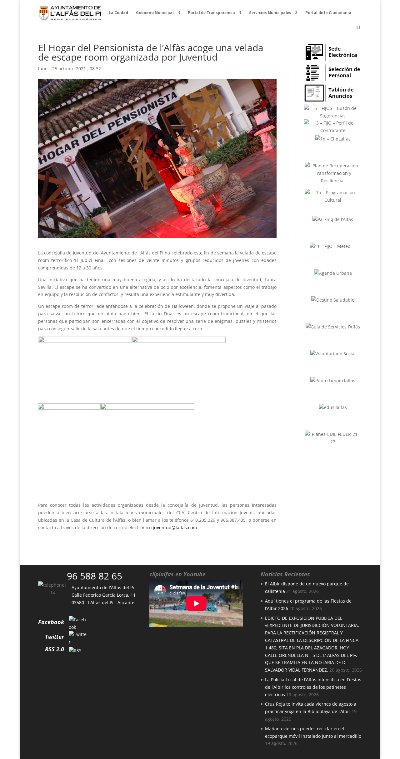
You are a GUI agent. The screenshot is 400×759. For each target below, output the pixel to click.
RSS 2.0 (54, 649)
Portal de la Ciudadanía (328, 12)
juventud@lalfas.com (175, 527)
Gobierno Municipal (155, 12)
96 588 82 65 (94, 575)
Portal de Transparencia (211, 12)
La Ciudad (118, 12)
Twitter (54, 636)
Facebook (51, 622)
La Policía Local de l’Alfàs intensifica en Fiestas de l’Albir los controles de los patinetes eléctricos (313, 687)
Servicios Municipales (270, 12)
